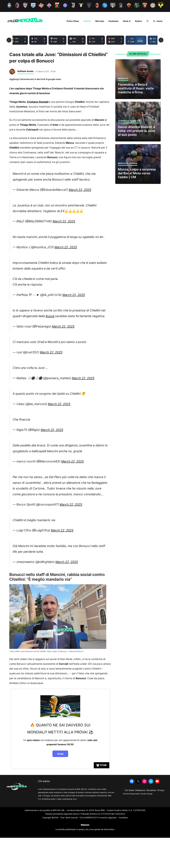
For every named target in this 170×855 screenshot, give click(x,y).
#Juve (50, 316)
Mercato (99, 21)
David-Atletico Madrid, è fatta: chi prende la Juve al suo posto (136, 131)
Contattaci (123, 817)
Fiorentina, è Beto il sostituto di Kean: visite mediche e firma (136, 88)
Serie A (127, 21)
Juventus (123, 121)
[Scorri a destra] (161, 40)
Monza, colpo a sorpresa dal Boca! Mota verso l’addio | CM (137, 173)
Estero (138, 21)
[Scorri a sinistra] (9, 40)
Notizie (87, 21)
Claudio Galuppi (146, 794)
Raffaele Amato (26, 71)
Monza (133, 163)
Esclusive (113, 21)
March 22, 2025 (80, 190)
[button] (147, 21)
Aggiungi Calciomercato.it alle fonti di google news (35, 79)
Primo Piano (73, 21)
